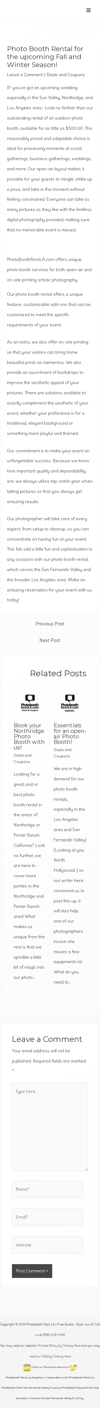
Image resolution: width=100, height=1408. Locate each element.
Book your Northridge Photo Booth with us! (29, 736)
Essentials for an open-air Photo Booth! (70, 733)
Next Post (49, 640)
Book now (83, 1324)
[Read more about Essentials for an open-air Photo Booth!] (70, 700)
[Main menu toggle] (88, 10)
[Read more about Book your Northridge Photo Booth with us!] (30, 700)
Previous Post (50, 624)
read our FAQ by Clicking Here (50, 1356)
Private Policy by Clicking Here (59, 1346)
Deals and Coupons (66, 74)
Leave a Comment (25, 74)
